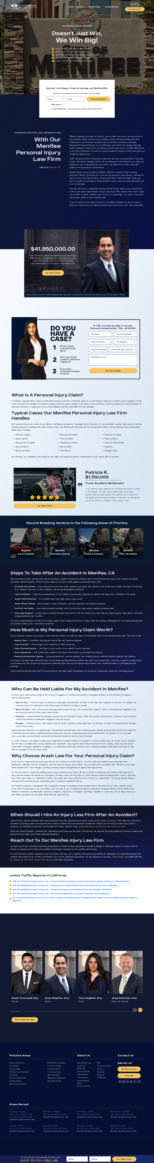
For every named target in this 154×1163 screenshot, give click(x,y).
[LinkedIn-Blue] (139, 1082)
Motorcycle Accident (18, 1084)
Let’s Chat (129, 1076)
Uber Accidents (54, 1075)
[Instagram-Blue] (127, 1082)
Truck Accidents (54, 1072)
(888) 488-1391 (97, 109)
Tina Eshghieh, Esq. (90, 998)
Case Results (82, 1074)
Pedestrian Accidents (56, 1063)
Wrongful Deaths (54, 1081)
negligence (131, 401)
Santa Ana (48, 792)
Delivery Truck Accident (19, 1072)
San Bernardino (36, 792)
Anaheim (57, 792)
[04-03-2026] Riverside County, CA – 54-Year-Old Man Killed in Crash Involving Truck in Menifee (61, 893)
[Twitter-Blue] (124, 1082)
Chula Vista (108, 792)
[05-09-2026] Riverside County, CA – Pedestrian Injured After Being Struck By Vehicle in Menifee (62, 889)
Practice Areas (94, 7)
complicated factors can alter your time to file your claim (101, 827)
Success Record (111, 7)
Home (71, 7)
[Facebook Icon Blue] (120, 1082)
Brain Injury (14, 1066)
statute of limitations (108, 821)
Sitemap (100, 1072)
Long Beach (66, 792)
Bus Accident (14, 1069)
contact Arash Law (119, 857)
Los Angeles (77, 792)
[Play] (45, 484)
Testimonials (82, 1077)
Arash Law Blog (83, 1086)
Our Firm (80, 7)
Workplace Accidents (56, 1078)
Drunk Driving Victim (17, 1078)
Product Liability (54, 1066)
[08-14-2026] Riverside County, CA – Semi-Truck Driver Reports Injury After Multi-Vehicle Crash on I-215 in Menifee (71, 881)
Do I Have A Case (53, 273)
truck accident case (102, 741)
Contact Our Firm (104, 1066)
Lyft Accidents (15, 1081)
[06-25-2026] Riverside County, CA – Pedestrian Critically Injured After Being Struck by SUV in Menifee (65, 885)
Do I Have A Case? (129, 1069)
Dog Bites (13, 1075)
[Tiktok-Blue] (131, 1082)
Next (140, 1010)
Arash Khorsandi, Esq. (25, 998)
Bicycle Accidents (16, 1063)
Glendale (97, 792)
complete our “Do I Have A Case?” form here (31, 860)
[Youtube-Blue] (135, 1082)
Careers (100, 1069)
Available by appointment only (22, 1119)
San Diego (88, 792)
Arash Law (16, 762)
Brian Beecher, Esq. (57, 998)
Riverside (25, 792)
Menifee (72, 172)
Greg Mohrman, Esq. (124, 998)
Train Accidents (54, 1069)
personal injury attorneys (75, 747)
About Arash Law (84, 1063)
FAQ (98, 1063)
